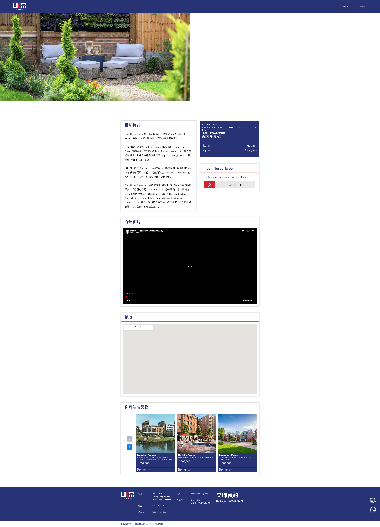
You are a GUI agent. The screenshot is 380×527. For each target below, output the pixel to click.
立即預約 (227, 494)
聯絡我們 (363, 6)
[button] (129, 439)
